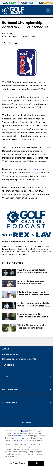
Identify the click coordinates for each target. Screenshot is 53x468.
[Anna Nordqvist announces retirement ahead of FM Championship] (9, 283)
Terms (16, 433)
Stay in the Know (10, 354)
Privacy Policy (16, 436)
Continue (35, 463)
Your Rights (21, 440)
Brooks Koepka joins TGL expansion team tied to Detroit (32, 315)
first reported (35, 169)
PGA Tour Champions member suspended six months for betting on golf (34, 293)
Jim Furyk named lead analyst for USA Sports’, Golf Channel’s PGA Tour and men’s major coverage (33, 304)
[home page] (13, 10)
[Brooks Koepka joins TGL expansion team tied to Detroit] (9, 316)
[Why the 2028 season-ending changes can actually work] (9, 328)
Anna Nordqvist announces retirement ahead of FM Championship (30, 282)
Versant (25, 431)
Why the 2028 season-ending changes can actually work (31, 326)
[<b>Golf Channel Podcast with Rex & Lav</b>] (26, 224)
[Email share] (16, 43)
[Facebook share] (4, 43)
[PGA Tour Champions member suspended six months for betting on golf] (9, 294)
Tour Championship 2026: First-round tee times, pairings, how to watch (33, 271)
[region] (26, 447)
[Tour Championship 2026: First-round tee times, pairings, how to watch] (9, 272)
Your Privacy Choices (17, 463)
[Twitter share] (10, 43)
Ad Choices (26, 422)
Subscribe (9, 364)
